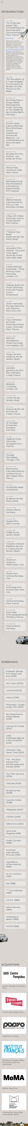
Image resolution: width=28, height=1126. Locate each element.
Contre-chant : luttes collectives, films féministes (15, 49)
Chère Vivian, (10, 38)
